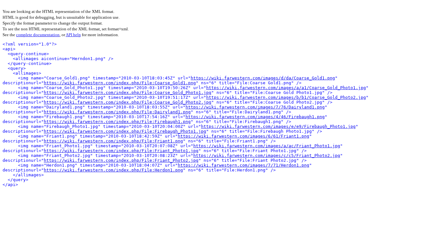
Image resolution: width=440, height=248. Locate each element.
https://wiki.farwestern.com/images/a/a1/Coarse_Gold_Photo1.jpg (286, 87)
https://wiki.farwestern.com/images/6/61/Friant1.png (243, 136)
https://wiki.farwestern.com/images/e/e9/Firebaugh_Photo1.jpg (278, 126)
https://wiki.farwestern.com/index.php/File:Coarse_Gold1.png (120, 82)
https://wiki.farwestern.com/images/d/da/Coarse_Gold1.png (263, 78)
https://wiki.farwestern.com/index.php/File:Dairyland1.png (117, 111)
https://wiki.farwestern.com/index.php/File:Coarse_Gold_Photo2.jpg (127, 102)
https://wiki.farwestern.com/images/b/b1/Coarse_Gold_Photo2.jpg (286, 97)
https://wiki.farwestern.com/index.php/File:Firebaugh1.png (117, 121)
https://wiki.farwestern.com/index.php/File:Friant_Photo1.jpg (121, 150)
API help (73, 34)
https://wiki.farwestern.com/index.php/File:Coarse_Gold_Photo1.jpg (127, 92)
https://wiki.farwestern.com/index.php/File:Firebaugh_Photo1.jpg (125, 131)
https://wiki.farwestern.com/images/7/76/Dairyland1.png (255, 107)
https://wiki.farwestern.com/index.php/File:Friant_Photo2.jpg (121, 160)
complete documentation (38, 34)
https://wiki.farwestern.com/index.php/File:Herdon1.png (113, 170)
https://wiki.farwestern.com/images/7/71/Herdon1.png (243, 165)
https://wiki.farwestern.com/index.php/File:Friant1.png (113, 141)
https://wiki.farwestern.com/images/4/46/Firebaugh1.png (255, 116)
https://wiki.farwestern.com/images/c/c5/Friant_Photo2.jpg (266, 155)
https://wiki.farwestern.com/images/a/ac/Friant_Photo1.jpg (266, 145)
